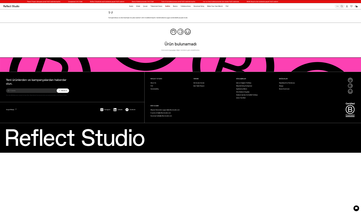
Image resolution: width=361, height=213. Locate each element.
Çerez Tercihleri (241, 98)
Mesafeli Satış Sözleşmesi (244, 86)
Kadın (131, 6)
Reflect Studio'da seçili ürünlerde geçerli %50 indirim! (104, 1)
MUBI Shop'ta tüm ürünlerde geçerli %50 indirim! (259, 1)
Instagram (107, 109)
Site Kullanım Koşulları (243, 92)
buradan (172, 50)
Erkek (138, 6)
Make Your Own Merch (215, 6)
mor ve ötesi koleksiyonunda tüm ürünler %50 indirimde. (218, 1)
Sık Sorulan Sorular (198, 83)
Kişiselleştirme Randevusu (287, 83)
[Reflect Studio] (11, 6)
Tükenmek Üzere (156, 6)
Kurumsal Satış (199, 6)
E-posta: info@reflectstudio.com (161, 113)
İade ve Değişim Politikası (243, 83)
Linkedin (119, 109)
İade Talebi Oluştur (198, 86)
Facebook (132, 109)
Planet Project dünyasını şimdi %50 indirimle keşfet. (41, 1)
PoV (227, 6)
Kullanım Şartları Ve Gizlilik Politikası (247, 95)
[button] (339, 6)
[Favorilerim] (351, 6)
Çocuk (145, 6)
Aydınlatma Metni (241, 89)
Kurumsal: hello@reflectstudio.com (161, 116)
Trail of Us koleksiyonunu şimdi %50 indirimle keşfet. (175, 1)
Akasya (281, 86)
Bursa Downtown (284, 89)
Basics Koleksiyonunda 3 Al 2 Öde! (140, 1)
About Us (153, 83)
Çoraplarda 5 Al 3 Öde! (72, 1)
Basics (175, 6)
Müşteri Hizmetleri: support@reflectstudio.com (165, 110)
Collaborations (186, 6)
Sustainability (155, 89)
